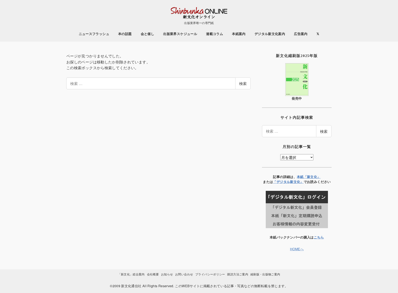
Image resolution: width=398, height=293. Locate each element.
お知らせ (167, 274)
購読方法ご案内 (237, 274)
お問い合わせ (184, 274)
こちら (319, 237)
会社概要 (153, 274)
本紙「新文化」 (309, 176)
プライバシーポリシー (210, 274)
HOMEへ (297, 249)
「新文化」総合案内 (131, 274)
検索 (243, 83)
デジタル (283, 181)
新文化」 (296, 181)
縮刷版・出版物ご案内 (265, 274)
